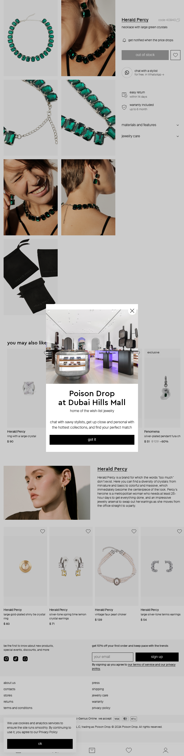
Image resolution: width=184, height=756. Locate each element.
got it (92, 440)
